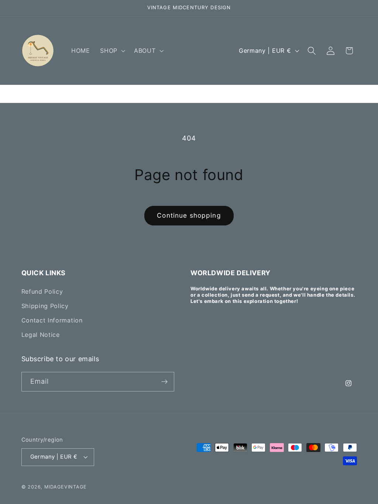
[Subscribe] (164, 382)
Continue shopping (189, 215)
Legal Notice (40, 334)
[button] (112, 50)
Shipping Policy (45, 306)
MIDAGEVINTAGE (65, 487)
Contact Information (52, 320)
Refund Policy (42, 291)
